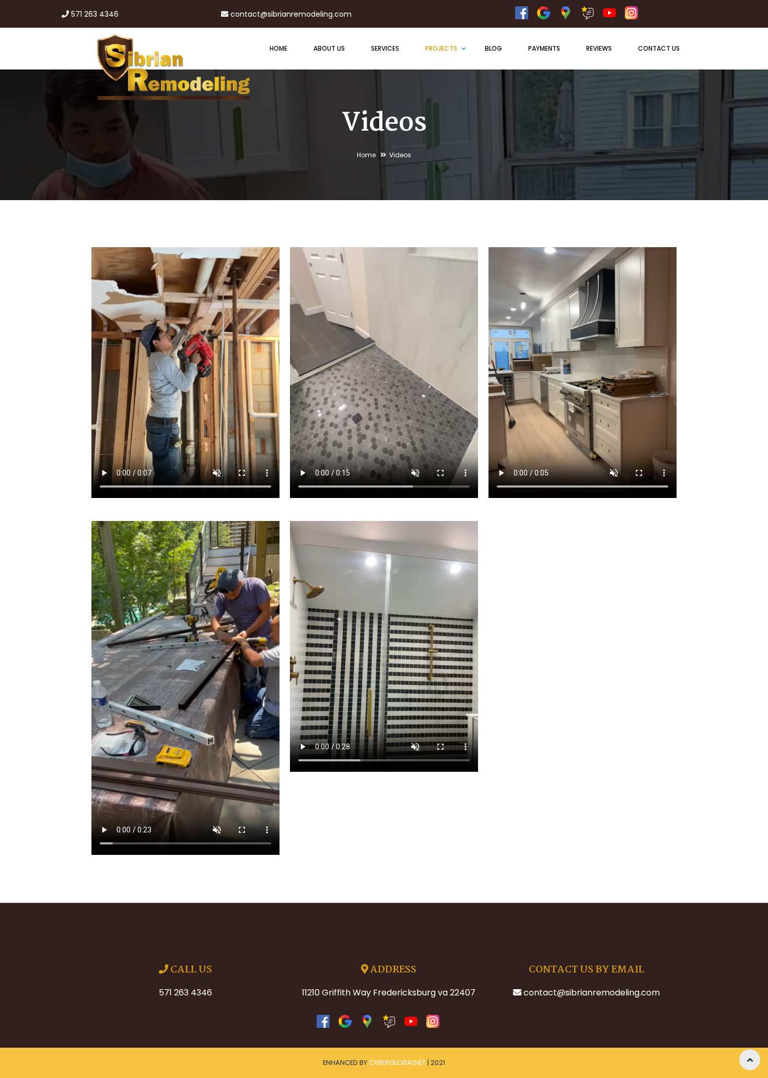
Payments (544, 48)
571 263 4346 (95, 14)
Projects (442, 48)
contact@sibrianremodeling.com (291, 14)
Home (278, 48)
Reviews (599, 48)
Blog (493, 48)
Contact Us (659, 48)
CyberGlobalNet (397, 1063)
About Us (329, 48)
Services (385, 48)
